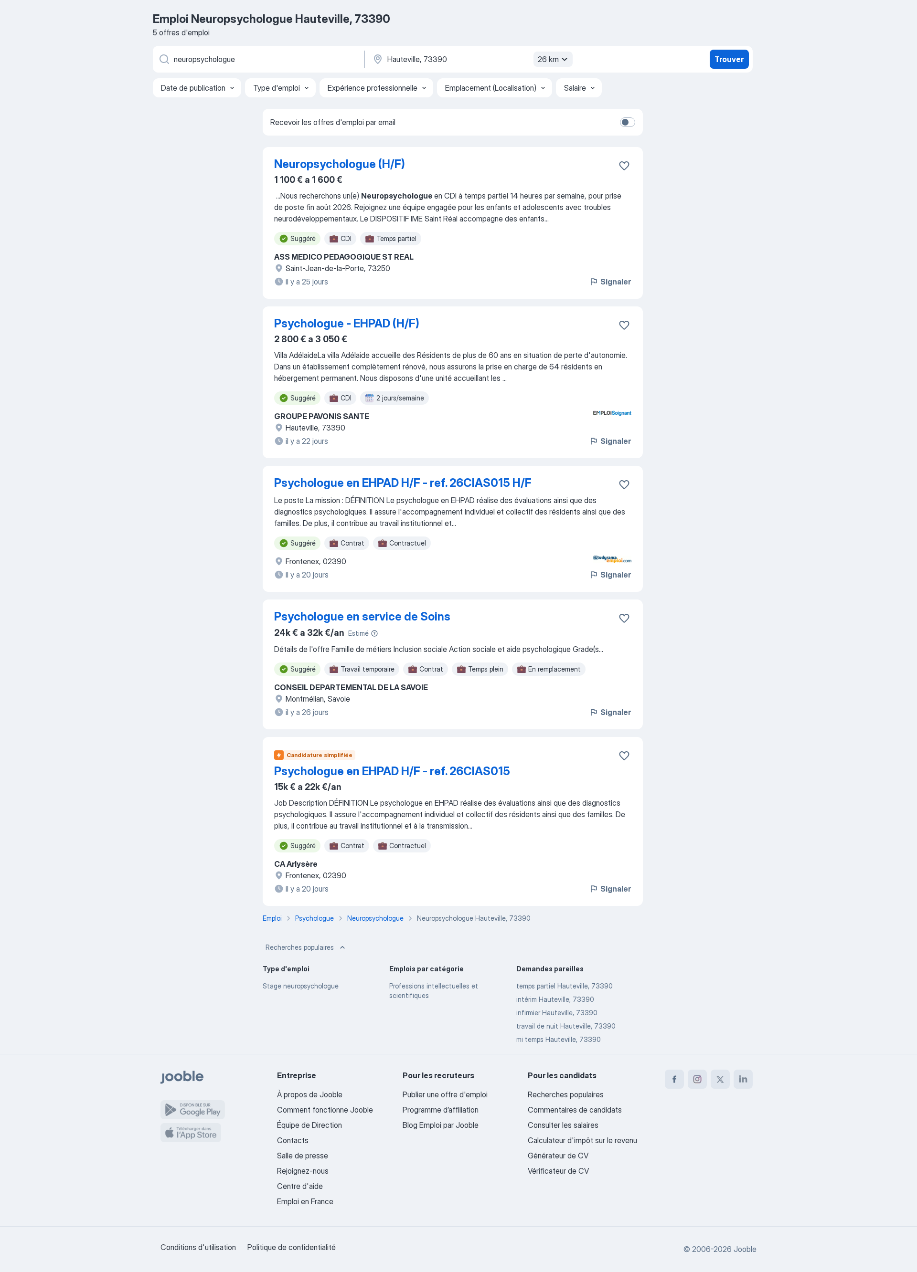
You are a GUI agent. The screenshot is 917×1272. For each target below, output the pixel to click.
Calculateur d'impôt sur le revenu (582, 1140)
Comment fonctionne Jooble (325, 1109)
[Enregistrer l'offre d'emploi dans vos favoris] (624, 166)
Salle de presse (302, 1155)
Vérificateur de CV (558, 1171)
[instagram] (697, 1079)
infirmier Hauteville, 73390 (556, 1013)
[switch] (627, 122)
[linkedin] (743, 1079)
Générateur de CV (558, 1155)
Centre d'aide (300, 1186)
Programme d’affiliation (441, 1109)
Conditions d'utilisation (198, 1247)
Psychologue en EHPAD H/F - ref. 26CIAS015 (392, 771)
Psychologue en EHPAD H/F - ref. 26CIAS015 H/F (403, 483)
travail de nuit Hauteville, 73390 (566, 1026)
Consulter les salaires (563, 1125)
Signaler (615, 281)
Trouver (729, 59)
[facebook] (674, 1079)
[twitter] (720, 1079)
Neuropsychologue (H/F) (339, 164)
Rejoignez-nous (303, 1171)
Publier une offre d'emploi (445, 1094)
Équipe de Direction (309, 1125)
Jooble (745, 1249)
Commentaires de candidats (575, 1109)
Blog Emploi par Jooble (441, 1125)
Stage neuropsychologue (301, 986)
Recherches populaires (300, 947)
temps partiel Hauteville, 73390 (564, 986)
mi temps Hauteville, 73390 (558, 1039)
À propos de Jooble (309, 1094)
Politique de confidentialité (291, 1247)
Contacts (293, 1140)
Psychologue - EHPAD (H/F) (346, 323)
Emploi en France (305, 1201)
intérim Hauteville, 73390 (555, 999)
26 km (548, 59)
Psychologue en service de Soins (362, 616)
